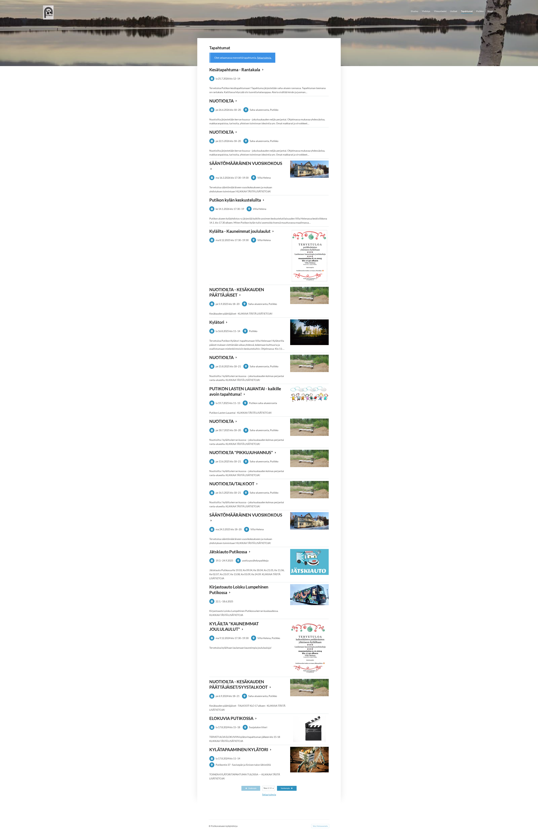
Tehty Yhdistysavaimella (320, 826)
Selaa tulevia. (264, 57)
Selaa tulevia (269, 794)
